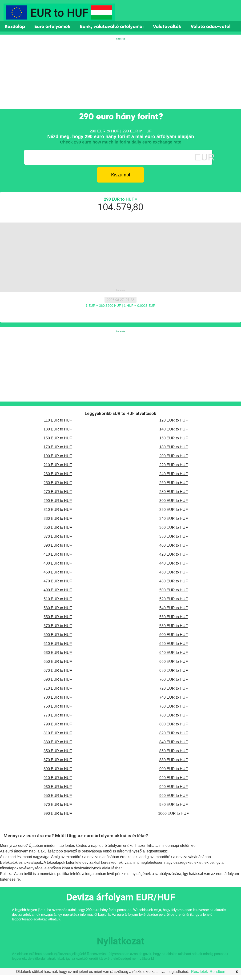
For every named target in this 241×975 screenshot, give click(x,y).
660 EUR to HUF (173, 662)
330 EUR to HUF (58, 519)
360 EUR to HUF (173, 527)
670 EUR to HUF (58, 671)
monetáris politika (54, 874)
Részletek (199, 972)
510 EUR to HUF (58, 599)
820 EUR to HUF (173, 733)
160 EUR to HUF (173, 438)
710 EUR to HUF (58, 688)
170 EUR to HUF (58, 447)
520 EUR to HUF (173, 599)
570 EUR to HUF (58, 626)
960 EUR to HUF (173, 796)
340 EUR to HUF (173, 519)
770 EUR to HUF (58, 715)
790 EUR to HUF (58, 724)
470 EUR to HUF (58, 581)
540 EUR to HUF (173, 608)
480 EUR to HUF (173, 581)
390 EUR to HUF (58, 545)
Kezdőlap (15, 26)
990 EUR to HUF (58, 814)
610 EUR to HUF (58, 644)
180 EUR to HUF (173, 447)
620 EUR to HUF (173, 644)
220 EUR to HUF (173, 465)
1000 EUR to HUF (173, 814)
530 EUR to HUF (58, 608)
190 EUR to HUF (58, 456)
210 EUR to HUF (58, 465)
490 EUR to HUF (58, 590)
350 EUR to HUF (58, 527)
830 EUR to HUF (58, 742)
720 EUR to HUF (173, 688)
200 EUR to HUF (173, 456)
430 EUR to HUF (58, 563)
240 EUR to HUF (173, 474)
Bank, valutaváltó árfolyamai (112, 26)
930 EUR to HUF (58, 787)
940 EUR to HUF (173, 787)
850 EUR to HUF (58, 751)
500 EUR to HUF (173, 590)
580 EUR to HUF (173, 626)
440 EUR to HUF (173, 563)
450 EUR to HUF (58, 572)
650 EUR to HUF (58, 662)
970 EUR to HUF (58, 805)
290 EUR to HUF (58, 501)
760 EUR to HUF (173, 706)
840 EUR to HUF (173, 742)
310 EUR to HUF (58, 510)
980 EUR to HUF (173, 805)
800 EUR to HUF (173, 724)
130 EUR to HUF (58, 429)
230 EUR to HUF (58, 474)
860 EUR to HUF (173, 751)
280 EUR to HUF (173, 492)
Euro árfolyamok (52, 26)
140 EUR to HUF (173, 429)
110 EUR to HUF (58, 420)
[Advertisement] (120, 74)
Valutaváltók (167, 26)
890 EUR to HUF (58, 769)
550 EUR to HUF (58, 617)
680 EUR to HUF (173, 671)
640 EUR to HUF (173, 653)
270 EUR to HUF (58, 492)
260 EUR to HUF (173, 483)
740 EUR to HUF (173, 697)
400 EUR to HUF (173, 545)
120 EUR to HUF (173, 420)
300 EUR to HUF (173, 501)
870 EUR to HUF (58, 760)
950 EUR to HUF (58, 796)
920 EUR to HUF (173, 778)
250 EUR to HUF (58, 483)
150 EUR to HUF (58, 438)
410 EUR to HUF (58, 554)
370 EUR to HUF (58, 536)
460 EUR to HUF (173, 572)
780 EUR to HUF (173, 715)
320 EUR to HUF (173, 510)
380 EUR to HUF (173, 536)
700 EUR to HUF (173, 679)
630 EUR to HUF (58, 653)
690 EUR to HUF (58, 679)
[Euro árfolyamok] (59, 17)
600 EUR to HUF (173, 635)
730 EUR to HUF (58, 697)
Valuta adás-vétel (210, 26)
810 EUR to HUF (58, 733)
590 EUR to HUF (58, 635)
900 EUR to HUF (173, 769)
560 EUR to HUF (173, 617)
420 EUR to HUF (173, 554)
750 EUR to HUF (58, 706)
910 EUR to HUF (58, 778)
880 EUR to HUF (173, 760)
